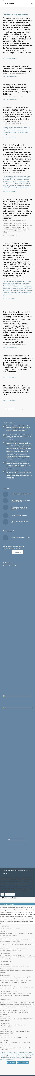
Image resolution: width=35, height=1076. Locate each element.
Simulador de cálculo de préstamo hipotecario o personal (19, 508)
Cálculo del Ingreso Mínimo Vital (20, 522)
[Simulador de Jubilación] (5, 515)
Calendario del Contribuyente (21, 494)
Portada (17, 54)
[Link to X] (28, 872)
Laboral (17, 96)
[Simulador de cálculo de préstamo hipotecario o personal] (5, 507)
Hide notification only (22, 1062)
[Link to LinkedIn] (31, 872)
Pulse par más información (9, 191)
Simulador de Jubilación (19, 515)
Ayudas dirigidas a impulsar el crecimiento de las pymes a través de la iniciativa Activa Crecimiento (17, 68)
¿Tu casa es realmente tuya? (20, 537)
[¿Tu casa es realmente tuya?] (5, 538)
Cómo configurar (10, 894)
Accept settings (11, 1062)
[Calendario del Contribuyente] (5, 494)
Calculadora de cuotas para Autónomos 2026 (20, 500)
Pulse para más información (10, 58)
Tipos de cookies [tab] (4, 926)
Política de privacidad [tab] (5, 1045)
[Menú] (31, 3)
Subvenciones (22, 54)
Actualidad (12, 54)
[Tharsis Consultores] (14, 3)
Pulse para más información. (10, 400)
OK (2, 894)
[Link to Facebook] (26, 872)
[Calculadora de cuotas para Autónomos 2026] (5, 500)
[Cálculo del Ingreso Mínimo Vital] (5, 522)
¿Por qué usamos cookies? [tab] (7, 904)
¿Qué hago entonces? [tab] (5, 999)
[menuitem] (31, 3)
